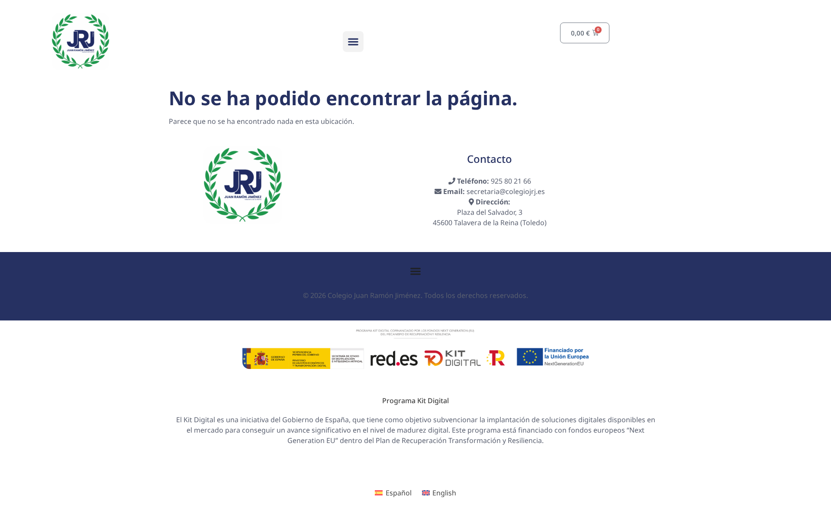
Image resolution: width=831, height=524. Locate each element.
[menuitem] (393, 492)
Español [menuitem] (399, 493)
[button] (353, 41)
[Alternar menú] (415, 271)
